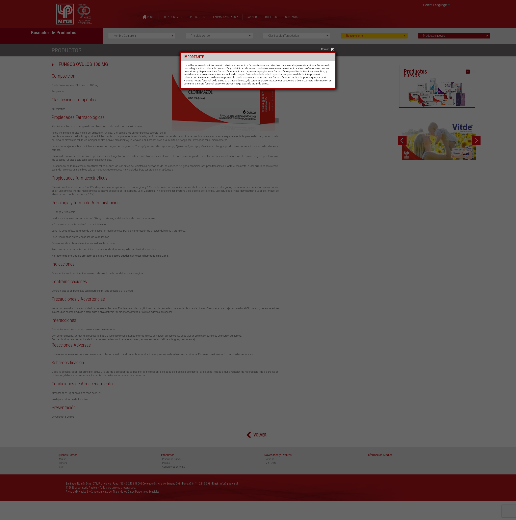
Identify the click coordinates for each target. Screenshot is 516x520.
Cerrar (325, 49)
